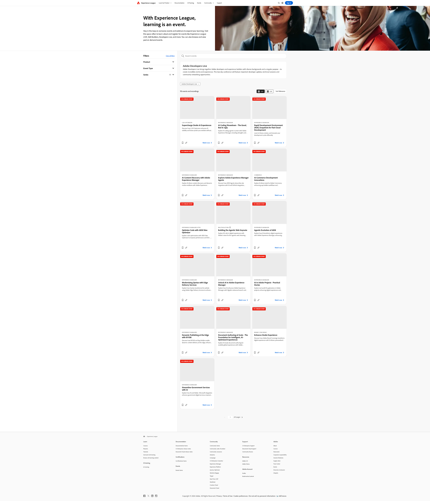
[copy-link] (186, 142)
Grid (262, 91)
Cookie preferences (241, 496)
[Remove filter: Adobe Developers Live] (198, 84)
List (271, 91)
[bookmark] (182, 142)
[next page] (242, 417)
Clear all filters (170, 56)
